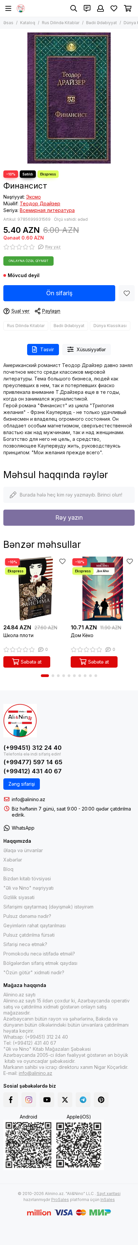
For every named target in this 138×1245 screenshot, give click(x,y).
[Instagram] (28, 1099)
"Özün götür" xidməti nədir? (33, 972)
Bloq (8, 869)
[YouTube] (47, 1099)
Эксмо (33, 197)
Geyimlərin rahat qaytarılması (34, 925)
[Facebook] (10, 1099)
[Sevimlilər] (127, 293)
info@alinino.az (28, 799)
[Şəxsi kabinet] (100, 8)
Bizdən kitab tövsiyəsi (27, 878)
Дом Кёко (82, 635)
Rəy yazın (69, 517)
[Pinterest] (101, 1099)
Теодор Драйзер (40, 203)
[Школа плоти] (35, 589)
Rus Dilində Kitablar (60, 22)
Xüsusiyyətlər (91, 349)
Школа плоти (18, 635)
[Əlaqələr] (87, 8)
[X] (65, 1099)
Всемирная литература (47, 210)
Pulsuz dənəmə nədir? (27, 916)
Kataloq (27, 22)
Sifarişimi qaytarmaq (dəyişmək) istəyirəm (48, 907)
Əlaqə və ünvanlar (23, 850)
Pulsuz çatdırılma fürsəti (29, 935)
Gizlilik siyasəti (18, 897)
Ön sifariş (59, 293)
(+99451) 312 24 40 (32, 747)
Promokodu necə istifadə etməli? (39, 953)
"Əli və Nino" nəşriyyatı (28, 888)
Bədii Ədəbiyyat (101, 22)
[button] (45, 675)
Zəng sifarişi (21, 784)
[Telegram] (83, 1099)
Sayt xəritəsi (109, 1193)
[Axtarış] (73, 8)
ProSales (60, 1199)
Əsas (8, 22)
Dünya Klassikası (110, 325)
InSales (107, 1199)
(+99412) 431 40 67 (32, 771)
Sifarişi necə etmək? (25, 944)
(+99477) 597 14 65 (32, 762)
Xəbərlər (12, 860)
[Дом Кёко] (103, 589)
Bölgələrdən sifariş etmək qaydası (40, 963)
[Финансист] (69, 98)
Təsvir (47, 349)
